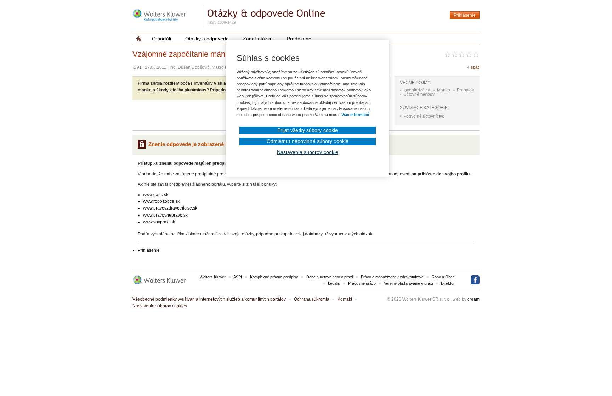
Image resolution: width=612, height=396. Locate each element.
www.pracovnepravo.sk (165, 215)
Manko (443, 90)
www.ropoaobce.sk (161, 201)
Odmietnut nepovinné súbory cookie (307, 141)
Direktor (448, 283)
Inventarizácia (416, 90)
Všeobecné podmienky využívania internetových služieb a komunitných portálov (209, 299)
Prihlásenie (465, 15)
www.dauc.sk (155, 194)
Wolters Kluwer (213, 277)
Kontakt (345, 299)
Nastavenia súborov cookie (308, 152)
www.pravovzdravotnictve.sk (170, 208)
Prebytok (465, 90)
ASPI (237, 277)
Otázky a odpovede (207, 38)
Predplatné (299, 38)
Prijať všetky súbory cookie (307, 130)
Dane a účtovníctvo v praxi (329, 277)
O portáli (161, 38)
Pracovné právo (362, 283)
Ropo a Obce (443, 277)
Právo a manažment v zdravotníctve (392, 277)
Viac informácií (355, 114)
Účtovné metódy (419, 94)
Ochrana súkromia (311, 299)
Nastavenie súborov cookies (159, 305)
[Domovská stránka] (138, 38)
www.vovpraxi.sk (159, 221)
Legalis (334, 283)
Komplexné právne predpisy (274, 277)
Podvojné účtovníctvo (423, 116)
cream (474, 299)
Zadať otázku (258, 38)
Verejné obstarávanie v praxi (408, 283)
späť (475, 67)
